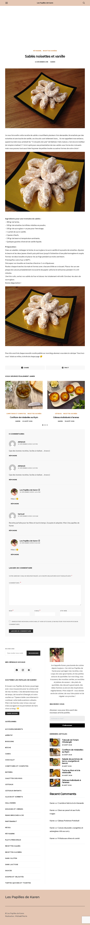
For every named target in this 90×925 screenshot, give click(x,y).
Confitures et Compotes (16, 413)
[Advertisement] (45, 27)
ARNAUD (21, 442)
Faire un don (12, 713)
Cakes (8, 754)
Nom (11, 610)
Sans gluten (11, 858)
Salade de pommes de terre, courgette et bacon (72, 761)
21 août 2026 (66, 766)
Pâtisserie (37, 51)
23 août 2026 (67, 745)
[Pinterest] (29, 670)
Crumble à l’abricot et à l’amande (71, 803)
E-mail (37, 610)
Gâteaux (58, 413)
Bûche (8, 747)
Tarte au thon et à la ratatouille (71, 771)
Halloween (10, 803)
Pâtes (8, 827)
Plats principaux (13, 840)
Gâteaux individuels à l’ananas (66, 417)
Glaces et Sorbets (14, 797)
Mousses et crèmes (14, 809)
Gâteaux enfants (13, 791)
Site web (63, 611)
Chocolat (10, 760)
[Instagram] (23, 670)
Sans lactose (11, 864)
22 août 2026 (27, 421)
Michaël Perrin (21, 916)
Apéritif (9, 735)
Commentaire (14, 583)
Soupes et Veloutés (14, 877)
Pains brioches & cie (14, 815)
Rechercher (10, 649)
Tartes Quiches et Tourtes (18, 883)
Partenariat (11, 821)
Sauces (8, 870)
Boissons (9, 741)
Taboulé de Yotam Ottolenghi (70, 741)
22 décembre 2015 (41, 62)
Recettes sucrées (50, 51)
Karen (52, 62)
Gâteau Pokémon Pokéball (68, 820)
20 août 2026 (67, 775)
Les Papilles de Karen (45, 3)
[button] (42, 425)
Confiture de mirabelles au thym (24, 417)
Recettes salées (12, 846)
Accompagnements (14, 729)
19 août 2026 (69, 421)
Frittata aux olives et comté (69, 838)
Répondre (13, 455)
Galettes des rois (13, 778)
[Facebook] (17, 670)
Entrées (9, 772)
